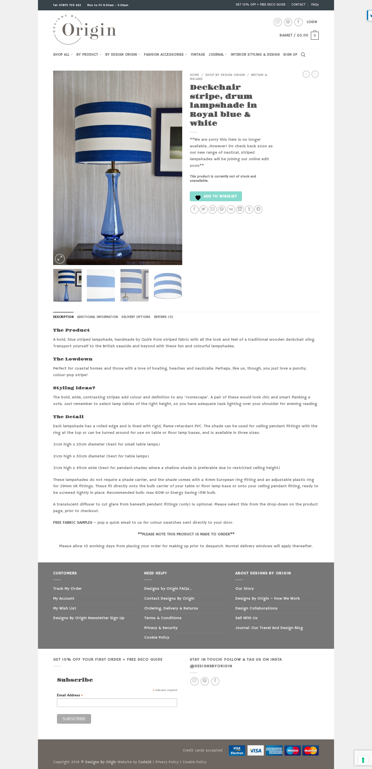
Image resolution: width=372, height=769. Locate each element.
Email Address (70, 695)
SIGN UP (290, 54)
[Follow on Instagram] (278, 22)
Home (194, 75)
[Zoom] (60, 259)
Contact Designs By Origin (169, 598)
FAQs (315, 5)
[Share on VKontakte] (231, 209)
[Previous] (62, 167)
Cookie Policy (156, 637)
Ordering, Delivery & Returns (171, 608)
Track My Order (67, 588)
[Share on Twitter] (203, 209)
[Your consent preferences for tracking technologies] (363, 760)
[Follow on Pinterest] (288, 22)
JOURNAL (216, 54)
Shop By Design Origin (225, 75)
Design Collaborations (256, 608)
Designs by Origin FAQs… (168, 588)
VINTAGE (198, 54)
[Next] (173, 167)
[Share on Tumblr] (249, 209)
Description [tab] (63, 317)
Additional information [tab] (97, 317)
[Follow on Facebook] (298, 22)
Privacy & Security (161, 628)
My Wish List (64, 608)
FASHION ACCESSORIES (164, 54)
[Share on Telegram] (258, 209)
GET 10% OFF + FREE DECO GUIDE (260, 5)
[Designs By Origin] (84, 30)
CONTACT (298, 5)
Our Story (244, 588)
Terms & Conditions (163, 618)
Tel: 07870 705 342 (67, 5)
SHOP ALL (61, 54)
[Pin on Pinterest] (222, 209)
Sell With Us (246, 618)
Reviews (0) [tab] (164, 317)
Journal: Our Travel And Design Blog (269, 628)
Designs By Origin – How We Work (267, 598)
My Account (63, 598)
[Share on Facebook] (194, 209)
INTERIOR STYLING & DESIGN (255, 54)
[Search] (303, 55)
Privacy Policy (167, 762)
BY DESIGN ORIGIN (121, 54)
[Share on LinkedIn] (240, 209)
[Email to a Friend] (213, 209)
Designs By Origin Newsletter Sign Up (88, 618)
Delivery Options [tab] (135, 317)
